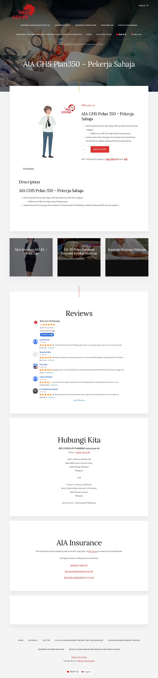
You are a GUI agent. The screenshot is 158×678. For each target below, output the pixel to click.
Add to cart (99, 149)
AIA (125, 159)
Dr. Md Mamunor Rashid (48, 389)
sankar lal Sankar (45, 377)
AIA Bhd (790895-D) (79, 565)
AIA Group (92, 551)
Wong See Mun (45, 352)
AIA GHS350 (111, 159)
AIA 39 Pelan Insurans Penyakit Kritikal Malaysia (79, 251)
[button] (72, 108)
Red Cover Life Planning (49, 321)
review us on (45, 334)
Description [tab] (28, 169)
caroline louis (44, 340)
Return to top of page (79, 657)
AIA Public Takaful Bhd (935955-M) (79, 577)
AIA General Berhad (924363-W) (79, 571)
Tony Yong (43, 364)
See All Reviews (79, 400)
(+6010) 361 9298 (82, 452)
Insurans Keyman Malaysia (127, 249)
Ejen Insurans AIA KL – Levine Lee (31, 251)
